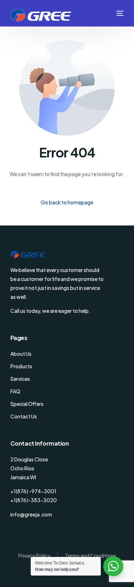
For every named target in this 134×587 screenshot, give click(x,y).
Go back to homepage (67, 202)
